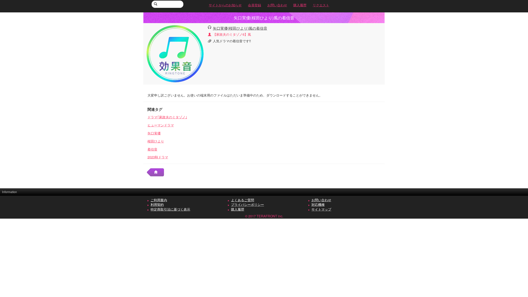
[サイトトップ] (157, 172)
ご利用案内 (159, 200)
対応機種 (318, 204)
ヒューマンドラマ (160, 125)
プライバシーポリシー (247, 204)
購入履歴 (237, 209)
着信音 (152, 149)
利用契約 (157, 204)
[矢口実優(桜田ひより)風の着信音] (175, 53)
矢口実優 (154, 133)
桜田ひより (155, 141)
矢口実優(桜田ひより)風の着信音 (240, 28)
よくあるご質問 (242, 200)
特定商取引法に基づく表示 (170, 209)
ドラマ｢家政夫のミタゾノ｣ (167, 117)
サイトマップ (321, 209)
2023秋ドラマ (157, 157)
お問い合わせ (321, 200)
